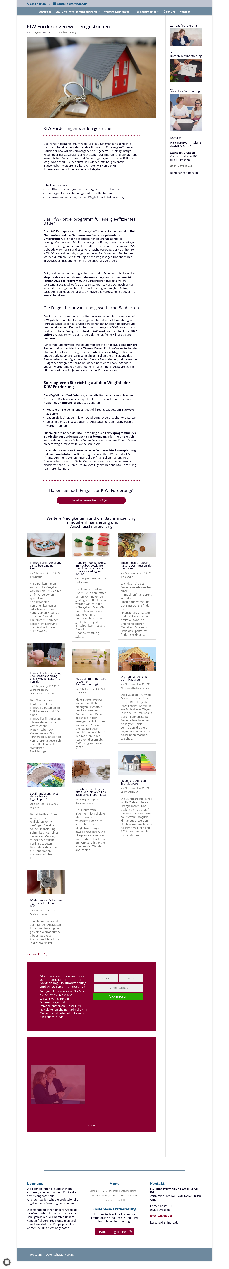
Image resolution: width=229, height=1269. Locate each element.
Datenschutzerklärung (60, 1254)
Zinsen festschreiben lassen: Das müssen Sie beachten (136, 565)
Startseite (45, 12)
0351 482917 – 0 (181, 166)
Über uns (169, 12)
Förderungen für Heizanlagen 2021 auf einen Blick (46, 903)
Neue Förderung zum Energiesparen (134, 782)
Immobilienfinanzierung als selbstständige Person (45, 565)
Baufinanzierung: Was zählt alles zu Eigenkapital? (44, 796)
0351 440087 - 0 (40, 4)
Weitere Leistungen (117, 12)
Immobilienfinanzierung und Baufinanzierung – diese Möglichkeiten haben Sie (45, 677)
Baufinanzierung (67, 32)
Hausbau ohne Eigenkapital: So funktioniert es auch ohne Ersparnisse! (90, 791)
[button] (7, 1262)
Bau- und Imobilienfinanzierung (76, 12)
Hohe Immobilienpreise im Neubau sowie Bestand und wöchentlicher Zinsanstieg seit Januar (90, 568)
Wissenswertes (146, 12)
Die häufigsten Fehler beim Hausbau (135, 678)
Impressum (35, 1254)
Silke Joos (36, 32)
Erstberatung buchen (112, 1232)
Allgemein (37, 576)
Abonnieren (118, 996)
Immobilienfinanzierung (42, 693)
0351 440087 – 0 (161, 1216)
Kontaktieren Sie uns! (87, 500)
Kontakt (185, 12)
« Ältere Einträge (37, 954)
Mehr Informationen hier (116, 1113)
